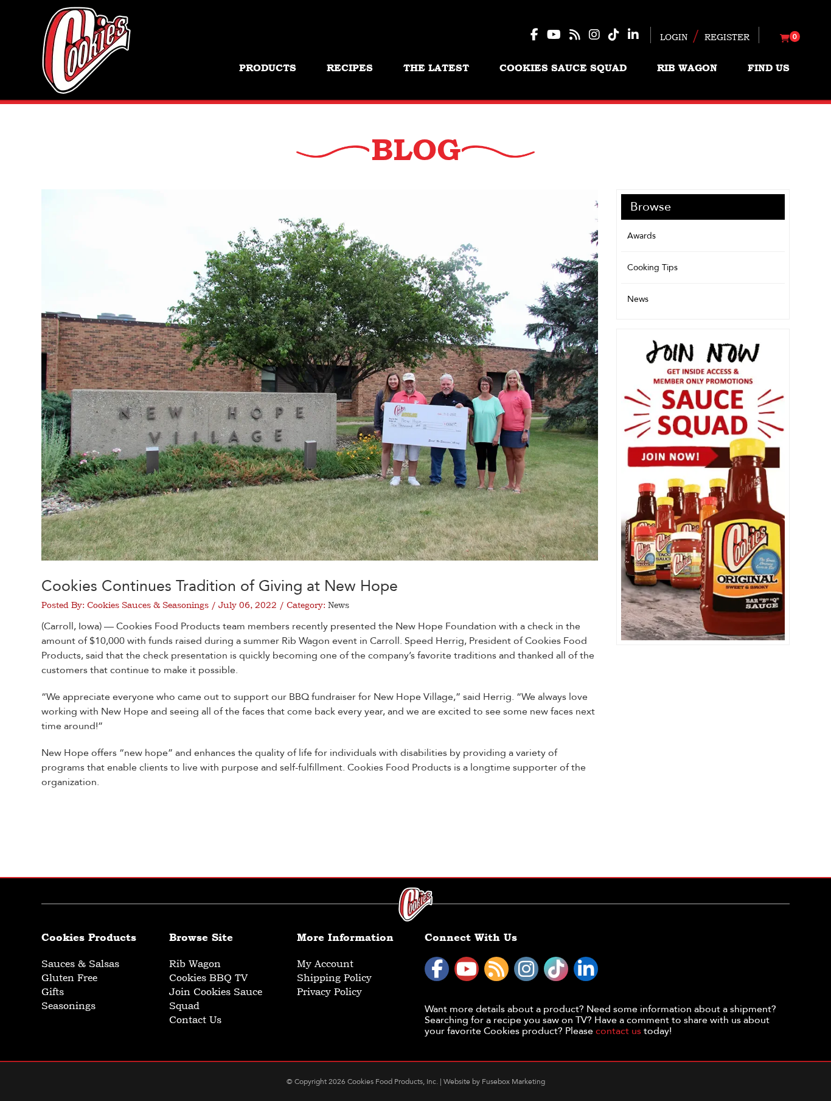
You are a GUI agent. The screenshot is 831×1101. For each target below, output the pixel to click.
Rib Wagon (687, 68)
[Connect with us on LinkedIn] (633, 35)
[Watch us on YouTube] (554, 35)
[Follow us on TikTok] (613, 35)
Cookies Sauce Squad (563, 68)
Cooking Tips (652, 267)
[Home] (86, 50)
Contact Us (195, 1020)
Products (267, 68)
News (338, 605)
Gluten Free (69, 978)
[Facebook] (437, 969)
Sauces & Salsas (80, 964)
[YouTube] (466, 969)
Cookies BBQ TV (208, 978)
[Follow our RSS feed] (574, 35)
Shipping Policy (334, 978)
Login (673, 37)
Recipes (350, 68)
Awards (641, 236)
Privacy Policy (329, 992)
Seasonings (68, 1006)
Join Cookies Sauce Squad (215, 999)
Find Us (769, 68)
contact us (618, 1031)
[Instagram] (526, 969)
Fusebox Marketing (513, 1081)
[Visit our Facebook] (534, 35)
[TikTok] (556, 969)
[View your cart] (785, 38)
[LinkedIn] (586, 969)
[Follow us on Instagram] (594, 35)
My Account (325, 964)
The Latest (436, 68)
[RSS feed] (496, 969)
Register (726, 37)
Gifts (52, 992)
